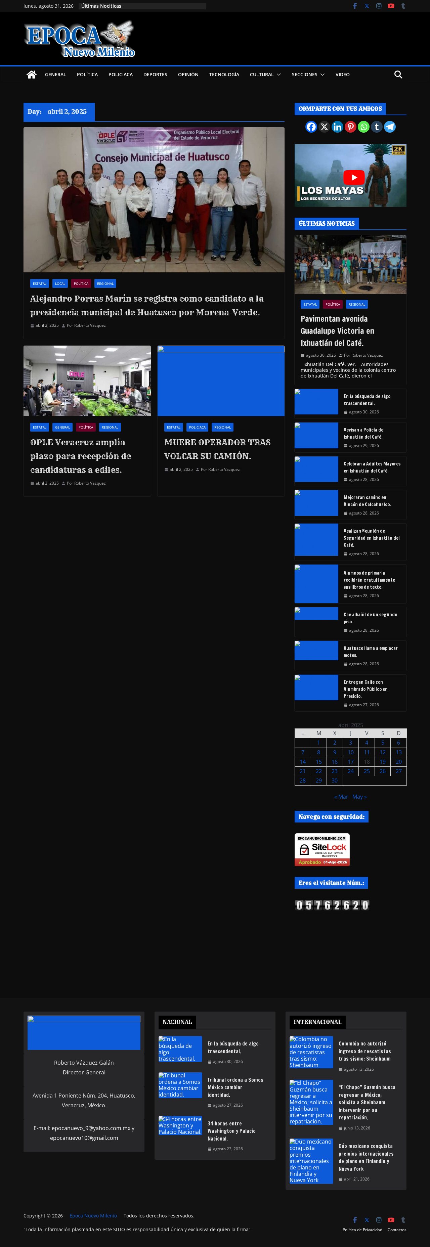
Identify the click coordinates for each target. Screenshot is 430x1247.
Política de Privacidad (362, 1230)
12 (383, 752)
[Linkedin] (337, 127)
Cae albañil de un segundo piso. (370, 618)
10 (351, 752)
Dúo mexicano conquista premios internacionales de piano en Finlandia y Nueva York (366, 1157)
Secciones (304, 74)
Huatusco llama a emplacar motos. (371, 652)
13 (399, 752)
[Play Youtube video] (354, 177)
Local (60, 283)
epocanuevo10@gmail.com (84, 1138)
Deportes (155, 74)
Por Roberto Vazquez (86, 325)
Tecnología (224, 74)
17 (351, 761)
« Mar (341, 796)
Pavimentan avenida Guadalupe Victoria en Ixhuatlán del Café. (337, 331)
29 (319, 780)
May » (359, 796)
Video (343, 74)
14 (303, 761)
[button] (277, 74)
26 (383, 771)
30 (335, 780)
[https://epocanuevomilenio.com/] (332, 902)
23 (335, 771)
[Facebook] (311, 127)
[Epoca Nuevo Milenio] (32, 74)
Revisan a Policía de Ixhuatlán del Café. (363, 433)
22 (319, 771)
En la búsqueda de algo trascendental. (367, 400)
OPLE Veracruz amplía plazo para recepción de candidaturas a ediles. (80, 456)
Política (87, 74)
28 (303, 780)
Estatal (39, 283)
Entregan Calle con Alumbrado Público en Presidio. (366, 689)
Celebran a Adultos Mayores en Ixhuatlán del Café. (372, 467)
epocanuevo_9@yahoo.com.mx (91, 1128)
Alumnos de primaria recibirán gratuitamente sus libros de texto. (369, 580)
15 (319, 761)
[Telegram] (390, 127)
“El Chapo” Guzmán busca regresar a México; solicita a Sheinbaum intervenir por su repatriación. (367, 1102)
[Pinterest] (350, 127)
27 (399, 771)
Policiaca (121, 74)
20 (399, 761)
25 (367, 771)
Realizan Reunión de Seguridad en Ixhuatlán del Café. (372, 538)
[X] (324, 127)
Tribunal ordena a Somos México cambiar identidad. (235, 1087)
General (55, 74)
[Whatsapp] (364, 127)
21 (303, 771)
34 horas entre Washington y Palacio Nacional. (232, 1131)
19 (383, 761)
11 (367, 752)
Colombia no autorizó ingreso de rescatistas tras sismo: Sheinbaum (365, 1051)
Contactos (397, 1230)
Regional (105, 283)
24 (351, 771)
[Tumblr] (377, 127)
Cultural (262, 74)
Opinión (188, 74)
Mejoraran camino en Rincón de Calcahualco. (367, 501)
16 (335, 761)
